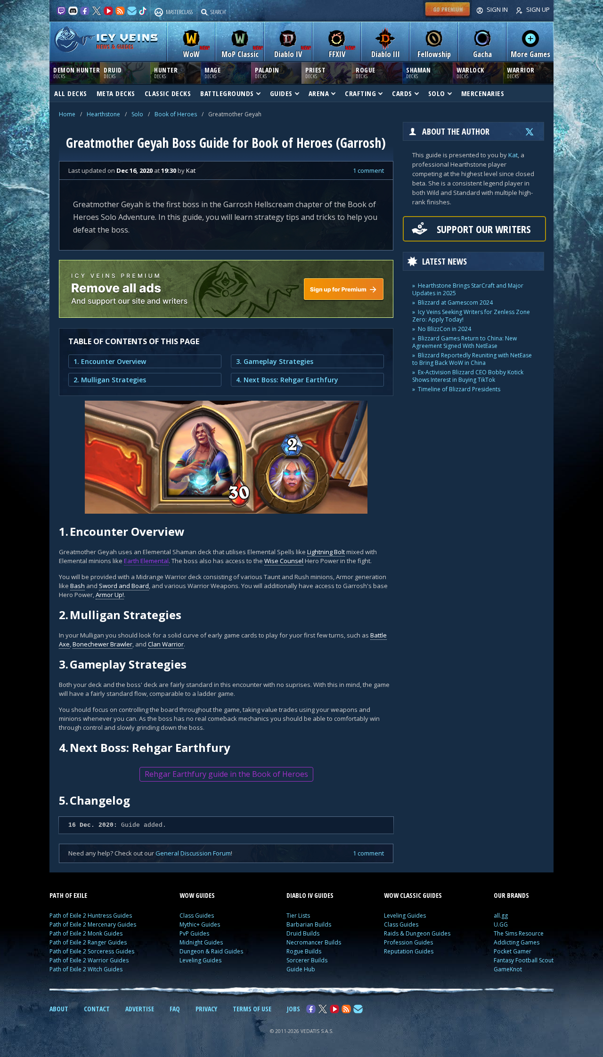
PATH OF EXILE (68, 895)
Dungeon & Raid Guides (211, 951)
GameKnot (508, 969)
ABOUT (58, 1008)
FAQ (175, 1008)
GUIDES (281, 93)
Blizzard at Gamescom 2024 (455, 303)
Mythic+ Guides (199, 924)
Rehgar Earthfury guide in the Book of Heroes (226, 774)
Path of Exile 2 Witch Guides (85, 969)
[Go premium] (447, 16)
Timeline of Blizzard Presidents (459, 389)
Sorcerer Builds (306, 960)
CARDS (402, 93)
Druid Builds (302, 933)
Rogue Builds (303, 951)
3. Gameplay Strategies (274, 361)
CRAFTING (360, 93)
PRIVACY (206, 1008)
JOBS (293, 1008)
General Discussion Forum (193, 853)
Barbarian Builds (308, 924)
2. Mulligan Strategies (109, 379)
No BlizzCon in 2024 (444, 329)
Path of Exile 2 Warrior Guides (89, 960)
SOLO (436, 93)
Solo (137, 114)
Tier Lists (298, 916)
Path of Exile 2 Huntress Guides (90, 916)
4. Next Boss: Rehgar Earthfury (287, 379)
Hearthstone (103, 114)
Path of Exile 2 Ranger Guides (88, 942)
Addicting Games (516, 942)
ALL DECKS (70, 93)
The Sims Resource (519, 933)
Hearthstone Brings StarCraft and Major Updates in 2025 (467, 289)
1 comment (368, 170)
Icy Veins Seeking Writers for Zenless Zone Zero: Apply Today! (471, 315)
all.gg (501, 916)
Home (67, 114)
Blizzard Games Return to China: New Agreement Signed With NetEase (464, 342)
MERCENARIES (483, 93)
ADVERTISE (139, 1008)
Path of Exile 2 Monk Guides (85, 933)
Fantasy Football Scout (524, 960)
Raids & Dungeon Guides (417, 933)
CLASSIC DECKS (168, 93)
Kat (513, 155)
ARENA (319, 93)
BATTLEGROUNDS (227, 93)
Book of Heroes (176, 114)
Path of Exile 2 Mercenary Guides (92, 924)
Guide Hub (300, 969)
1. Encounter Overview (109, 361)
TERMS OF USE (252, 1008)
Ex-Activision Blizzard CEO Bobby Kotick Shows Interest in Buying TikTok (467, 376)
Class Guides (196, 916)
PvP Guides (194, 933)
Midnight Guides (201, 942)
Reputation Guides (408, 951)
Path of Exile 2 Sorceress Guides (91, 951)
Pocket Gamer (512, 951)
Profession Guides (408, 942)
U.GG (501, 924)
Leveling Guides (200, 960)
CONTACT (97, 1008)
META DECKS (116, 93)
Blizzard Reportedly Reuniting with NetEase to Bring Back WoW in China (472, 359)
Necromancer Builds (313, 942)
